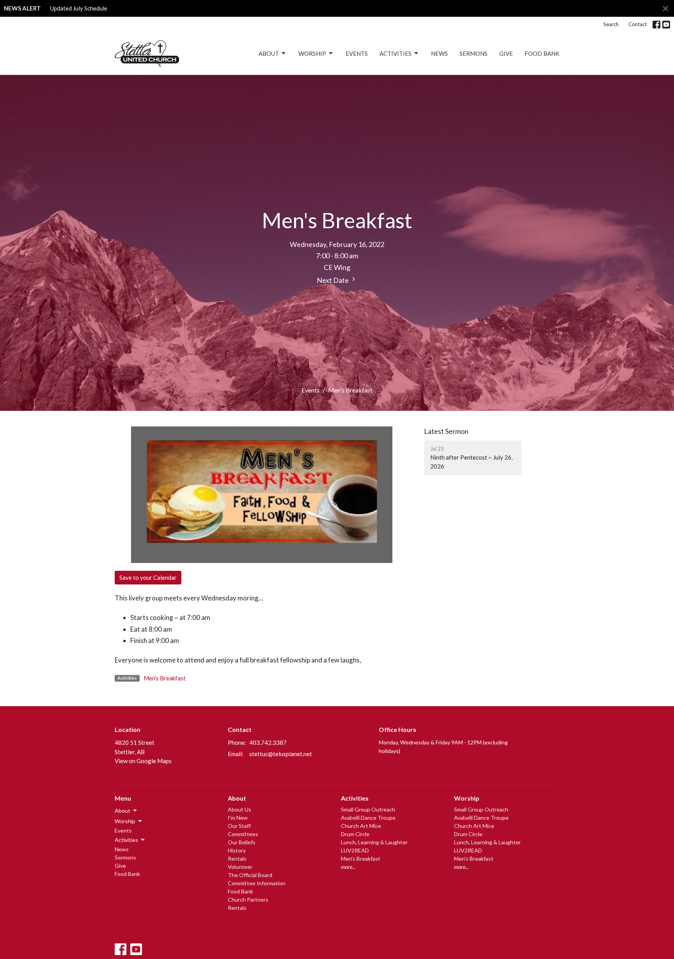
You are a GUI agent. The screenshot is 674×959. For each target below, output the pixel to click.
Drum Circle (355, 834)
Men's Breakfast (165, 678)
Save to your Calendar (148, 577)
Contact (637, 24)
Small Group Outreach (368, 809)
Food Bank (542, 53)
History (237, 850)
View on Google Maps (143, 760)
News (439, 53)
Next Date (333, 280)
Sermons (473, 53)
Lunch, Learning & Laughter (374, 842)
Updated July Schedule (78, 8)
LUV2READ (355, 850)
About (269, 53)
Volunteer (240, 866)
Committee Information (257, 883)
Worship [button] (125, 821)
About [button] (122, 810)
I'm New (238, 817)
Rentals (237, 858)
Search (611, 24)
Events (357, 53)
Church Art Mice (361, 825)
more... (348, 866)
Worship (312, 53)
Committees (243, 834)
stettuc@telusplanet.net (280, 753)
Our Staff (239, 825)
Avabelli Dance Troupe (368, 817)
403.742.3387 (268, 742)
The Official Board (250, 875)
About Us (239, 809)
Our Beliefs (241, 842)
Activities (395, 53)
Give (506, 53)
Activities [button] (126, 839)
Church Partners (248, 899)
